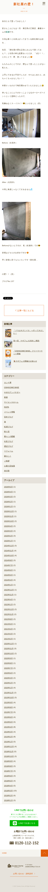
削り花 (6, 432)
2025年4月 (8, 526)
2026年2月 (8, 502)
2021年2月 (8, 639)
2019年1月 (8, 742)
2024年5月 (8, 575)
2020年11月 (9, 648)
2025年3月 (8, 531)
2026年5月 (8, 487)
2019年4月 (8, 727)
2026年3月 (8, 497)
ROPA (6, 407)
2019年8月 (8, 707)
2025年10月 (9, 521)
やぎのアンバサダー (12, 392)
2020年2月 (8, 683)
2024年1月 (8, 585)
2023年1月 (8, 604)
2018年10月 (9, 756)
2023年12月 (9, 590)
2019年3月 (8, 732)
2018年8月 (8, 766)
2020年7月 (8, 668)
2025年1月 (8, 541)
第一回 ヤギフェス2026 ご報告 (26, 341)
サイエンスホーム (11, 402)
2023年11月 (9, 595)
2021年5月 (8, 624)
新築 (6, 397)
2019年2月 (8, 737)
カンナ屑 (7, 383)
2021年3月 (8, 634)
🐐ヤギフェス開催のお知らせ (25, 361)
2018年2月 (8, 796)
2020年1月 (8, 688)
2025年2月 (8, 536)
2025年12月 (9, 511)
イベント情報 (9, 412)
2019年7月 (8, 712)
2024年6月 (8, 570)
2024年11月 (9, 551)
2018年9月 (8, 761)
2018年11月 (9, 751)
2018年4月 (8, 786)
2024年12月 (9, 546)
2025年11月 (9, 516)
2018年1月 (8, 800)
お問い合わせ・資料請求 (23, 874)
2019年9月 (8, 702)
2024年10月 (9, 555)
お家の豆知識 (9, 466)
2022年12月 (9, 609)
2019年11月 (9, 693)
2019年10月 (9, 698)
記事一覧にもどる (25, 310)
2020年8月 (8, 663)
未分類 (6, 471)
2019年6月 (8, 717)
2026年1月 (8, 506)
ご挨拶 (6, 461)
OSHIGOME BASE (11, 387)
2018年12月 (9, 747)
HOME (4, 853)
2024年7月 (8, 565)
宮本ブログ (8, 417)
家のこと (7, 456)
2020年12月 (9, 644)
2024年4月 (8, 580)
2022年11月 (9, 614)
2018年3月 (8, 791)
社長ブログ (8, 441)
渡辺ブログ (8, 446)
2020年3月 (8, 678)
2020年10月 (9, 653)
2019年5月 (8, 722)
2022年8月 (8, 619)
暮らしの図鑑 (9, 436)
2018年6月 (8, 776)
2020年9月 (8, 658)
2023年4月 (8, 599)
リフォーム (8, 451)
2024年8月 (8, 560)
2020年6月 (8, 673)
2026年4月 (8, 492)
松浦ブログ (8, 427)
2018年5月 (8, 781)
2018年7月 (8, 771)
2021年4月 (8, 629)
